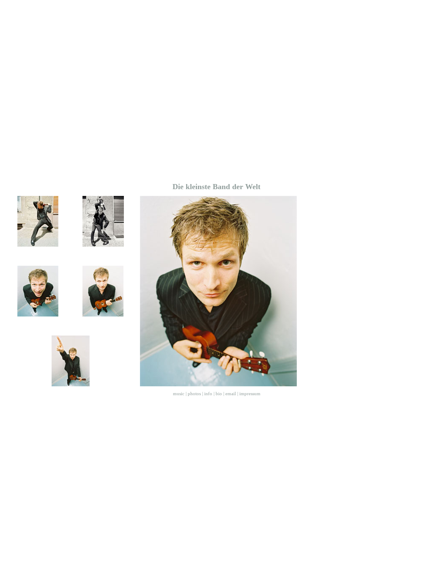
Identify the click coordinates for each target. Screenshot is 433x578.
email (230, 393)
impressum (249, 393)
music (178, 393)
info (208, 393)
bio (219, 393)
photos (194, 393)
